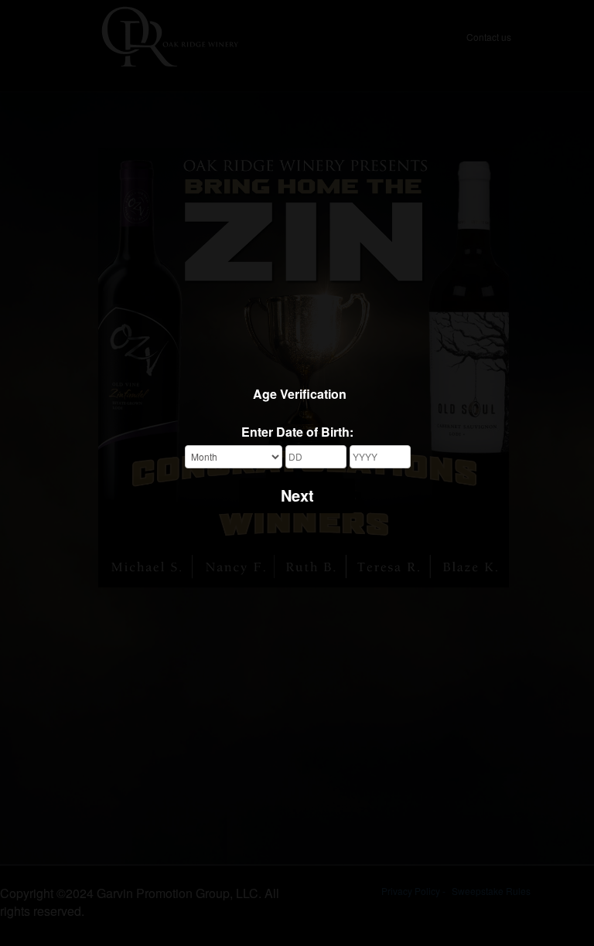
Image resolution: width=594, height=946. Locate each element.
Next (297, 495)
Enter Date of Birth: (297, 432)
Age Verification (299, 394)
